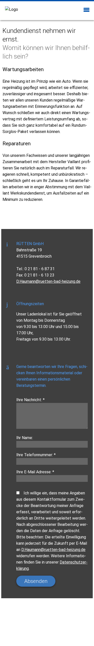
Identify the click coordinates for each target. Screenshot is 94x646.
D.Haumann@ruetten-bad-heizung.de (48, 281)
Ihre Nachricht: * (30, 399)
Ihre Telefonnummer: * (36, 454)
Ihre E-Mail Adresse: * (35, 472)
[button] (86, 9)
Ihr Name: (24, 437)
